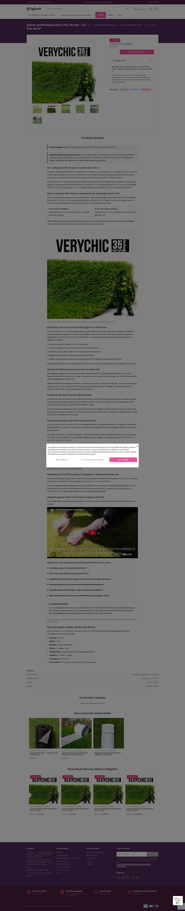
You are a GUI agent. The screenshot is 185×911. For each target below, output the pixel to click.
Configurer (62, 460)
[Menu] (181, 897)
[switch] (178, 903)
